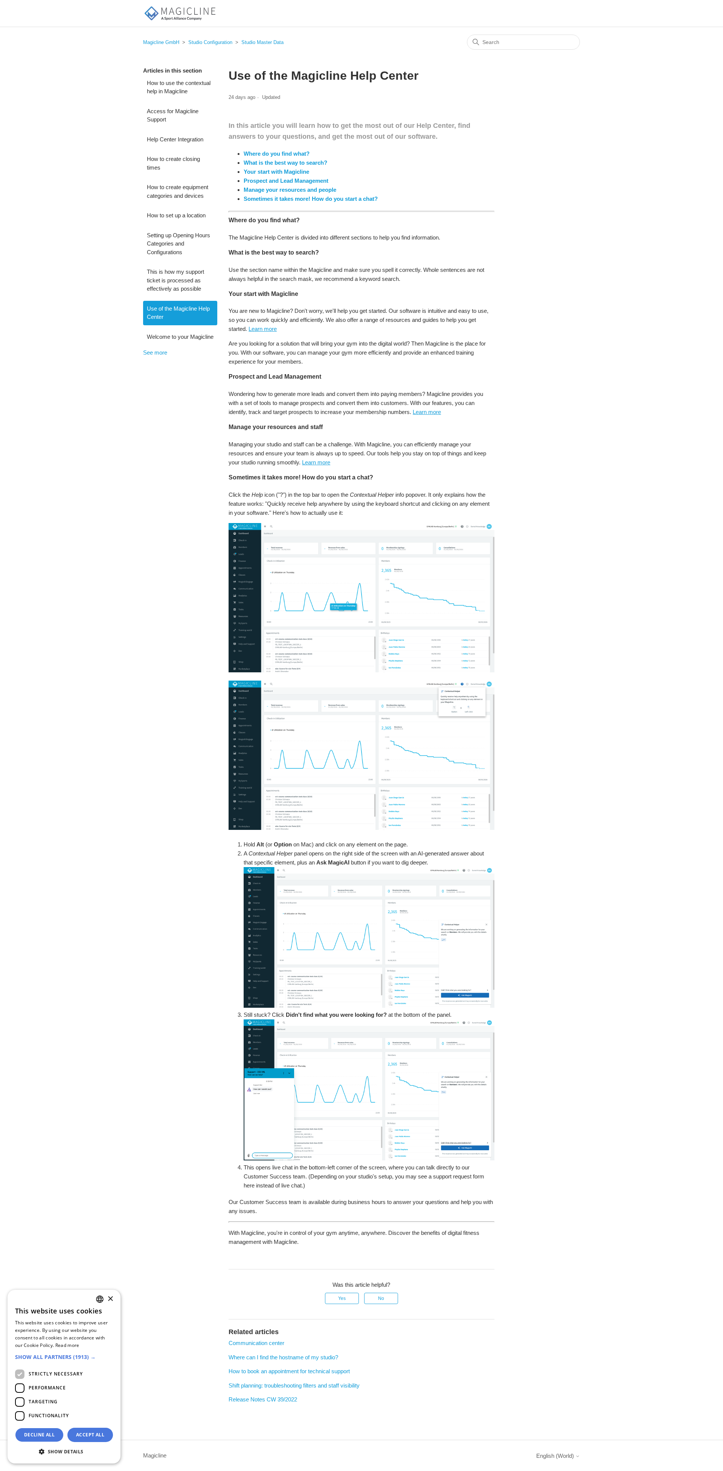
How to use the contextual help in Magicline (178, 87)
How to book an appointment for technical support (289, 1371)
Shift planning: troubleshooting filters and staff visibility (294, 1385)
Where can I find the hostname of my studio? (283, 1357)
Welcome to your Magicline (180, 337)
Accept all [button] (90, 1435)
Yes (342, 1298)
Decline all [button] (39, 1435)
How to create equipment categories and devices (177, 191)
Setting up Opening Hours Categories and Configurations (178, 243)
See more (155, 352)
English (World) (555, 1456)
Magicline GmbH (161, 42)
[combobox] (100, 1299)
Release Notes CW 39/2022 (263, 1399)
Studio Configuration (210, 42)
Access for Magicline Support (172, 115)
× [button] (110, 1299)
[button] (64, 1357)
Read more (67, 1345)
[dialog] (64, 1376)
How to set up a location (176, 215)
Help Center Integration (175, 139)
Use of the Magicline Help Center (178, 312)
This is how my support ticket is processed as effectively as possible (175, 280)
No (381, 1298)
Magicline (154, 1455)
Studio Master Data (262, 42)
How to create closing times (173, 163)
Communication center (256, 1343)
